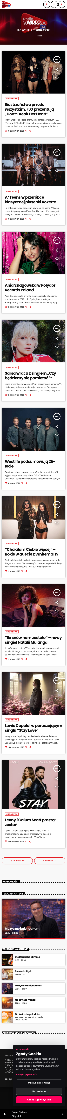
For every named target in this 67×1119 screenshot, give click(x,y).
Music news (11, 98)
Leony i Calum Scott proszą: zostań (30, 822)
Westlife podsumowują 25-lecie (30, 464)
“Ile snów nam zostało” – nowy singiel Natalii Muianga (33, 640)
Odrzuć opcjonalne (39, 1082)
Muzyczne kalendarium (22, 928)
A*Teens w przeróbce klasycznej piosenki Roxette (30, 200)
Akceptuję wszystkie (39, 1099)
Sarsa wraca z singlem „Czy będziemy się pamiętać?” (30, 376)
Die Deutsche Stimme (27, 957)
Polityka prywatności (26, 1074)
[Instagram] (10, 1079)
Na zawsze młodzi (25, 1000)
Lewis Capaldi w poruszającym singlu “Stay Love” (33, 728)
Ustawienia (39, 1091)
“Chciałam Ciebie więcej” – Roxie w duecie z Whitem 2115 (31, 552)
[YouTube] (6, 1079)
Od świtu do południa (27, 1014)
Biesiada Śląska (24, 971)
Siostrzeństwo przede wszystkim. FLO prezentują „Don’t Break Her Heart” (29, 109)
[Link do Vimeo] (6, 4)
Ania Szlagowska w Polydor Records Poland (30, 288)
